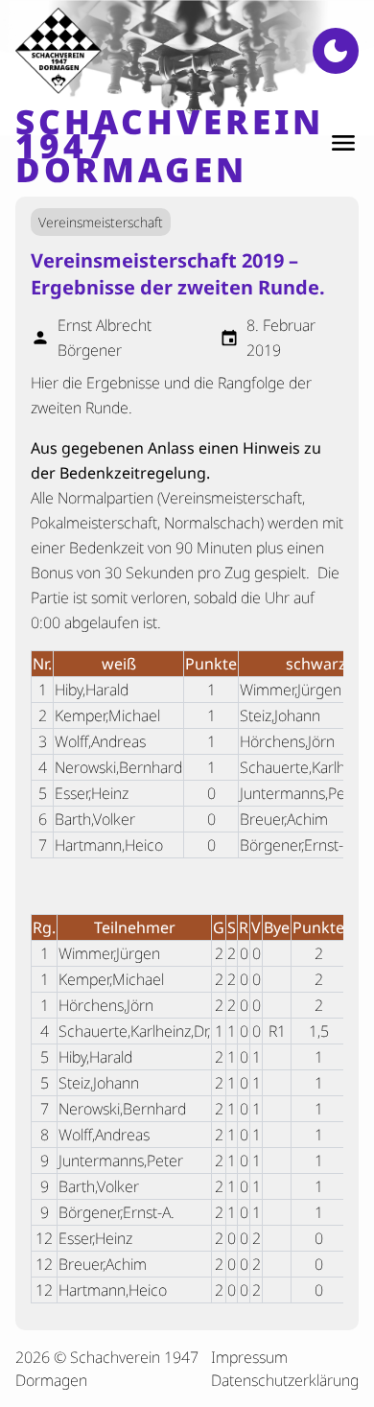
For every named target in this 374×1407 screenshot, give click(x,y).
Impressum (249, 1357)
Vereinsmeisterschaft (100, 222)
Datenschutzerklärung (285, 1380)
